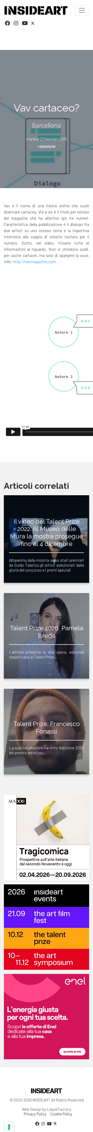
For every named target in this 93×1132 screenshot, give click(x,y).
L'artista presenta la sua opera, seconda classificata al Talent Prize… (46, 654)
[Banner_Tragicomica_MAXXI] (46, 837)
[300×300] (46, 1016)
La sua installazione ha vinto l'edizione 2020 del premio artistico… (46, 750)
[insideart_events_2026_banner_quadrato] (46, 927)
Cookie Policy (61, 1114)
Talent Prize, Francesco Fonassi (46, 727)
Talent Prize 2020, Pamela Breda (46, 631)
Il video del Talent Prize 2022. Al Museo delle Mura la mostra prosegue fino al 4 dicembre (46, 532)
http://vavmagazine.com (34, 261)
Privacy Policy (35, 1114)
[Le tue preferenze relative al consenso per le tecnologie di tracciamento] (9, 1127)
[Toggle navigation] (82, 10)
